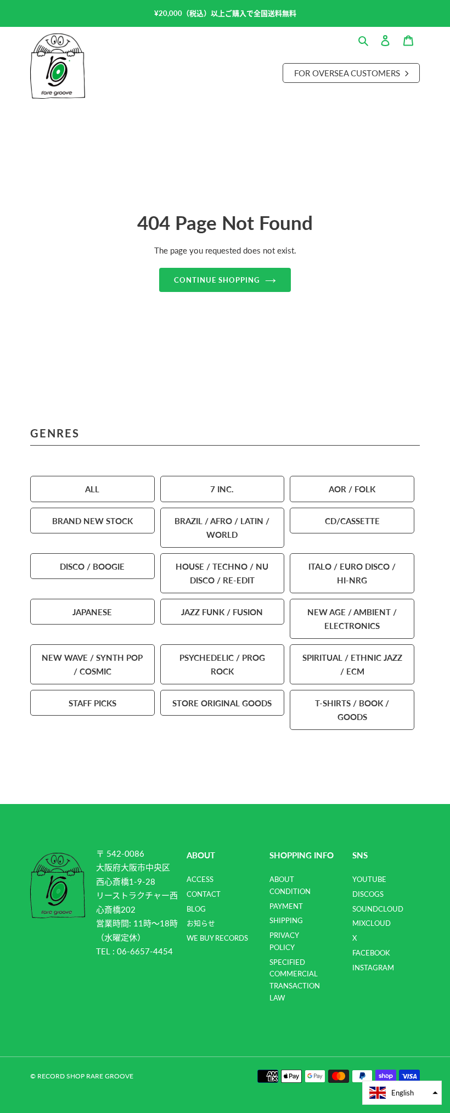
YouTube (369, 879)
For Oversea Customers (348, 72)
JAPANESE (92, 611)
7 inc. (222, 488)
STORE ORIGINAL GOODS (222, 703)
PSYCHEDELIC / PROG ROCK (222, 664)
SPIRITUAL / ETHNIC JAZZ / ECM (352, 664)
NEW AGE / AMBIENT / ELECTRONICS (352, 619)
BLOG (196, 909)
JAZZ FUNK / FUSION (222, 611)
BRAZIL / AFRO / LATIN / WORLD (222, 528)
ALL (92, 488)
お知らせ (201, 923)
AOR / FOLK (352, 488)
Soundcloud (377, 909)
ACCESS (200, 879)
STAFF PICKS (92, 703)
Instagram (373, 968)
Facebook (371, 953)
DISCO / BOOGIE (92, 566)
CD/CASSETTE (352, 520)
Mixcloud (371, 923)
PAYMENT (286, 906)
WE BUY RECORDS (217, 938)
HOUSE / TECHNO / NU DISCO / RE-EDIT (222, 573)
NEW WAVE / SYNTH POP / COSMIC (92, 664)
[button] (402, 1093)
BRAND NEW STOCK (92, 520)
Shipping (286, 920)
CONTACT (204, 894)
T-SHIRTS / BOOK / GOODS (352, 710)
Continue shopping (217, 279)
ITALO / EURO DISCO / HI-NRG (352, 573)
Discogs (368, 894)
